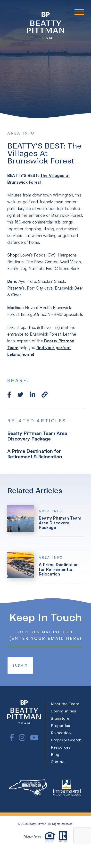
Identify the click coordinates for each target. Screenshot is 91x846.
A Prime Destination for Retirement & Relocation (34, 454)
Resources (61, 747)
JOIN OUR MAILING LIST (45, 632)
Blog (55, 754)
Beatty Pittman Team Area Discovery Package (37, 436)
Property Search (66, 740)
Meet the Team (65, 704)
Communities (63, 711)
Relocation (61, 733)
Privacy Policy (32, 836)
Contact (58, 761)
